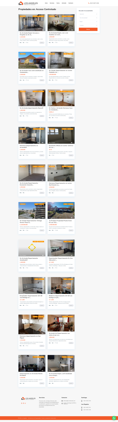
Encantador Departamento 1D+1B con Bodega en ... (31, 296)
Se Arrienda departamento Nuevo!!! (31, 108)
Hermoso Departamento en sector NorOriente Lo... (60, 184)
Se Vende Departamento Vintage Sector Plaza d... (31, 221)
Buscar (88, 29)
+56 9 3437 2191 (94, 3)
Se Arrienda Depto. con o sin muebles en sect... (58, 34)
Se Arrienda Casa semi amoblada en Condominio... (32, 71)
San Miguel (23, 333)
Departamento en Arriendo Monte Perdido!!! (31, 374)
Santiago (23, 217)
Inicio (46, 3)
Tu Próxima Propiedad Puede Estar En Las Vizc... (60, 221)
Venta (58, 3)
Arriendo (64, 3)
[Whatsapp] (25, 403)
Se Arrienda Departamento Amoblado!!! (29, 259)
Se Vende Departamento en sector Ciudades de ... (60, 71)
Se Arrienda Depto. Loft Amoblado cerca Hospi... (60, 374)
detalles (41, 42)
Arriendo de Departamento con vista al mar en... (59, 334)
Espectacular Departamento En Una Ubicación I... (61, 259)
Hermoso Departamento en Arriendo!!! (29, 146)
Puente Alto (52, 217)
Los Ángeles (23, 30)
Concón (51, 330)
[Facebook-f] (23, 403)
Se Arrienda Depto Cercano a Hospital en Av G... (29, 34)
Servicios (52, 3)
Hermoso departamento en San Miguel (30, 337)
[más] (36, 40)
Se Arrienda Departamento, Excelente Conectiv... (29, 184)
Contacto (70, 3)
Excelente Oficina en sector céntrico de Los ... (61, 146)
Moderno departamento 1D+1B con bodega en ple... (60, 296)
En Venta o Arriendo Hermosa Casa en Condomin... (60, 109)
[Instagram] (21, 403)
